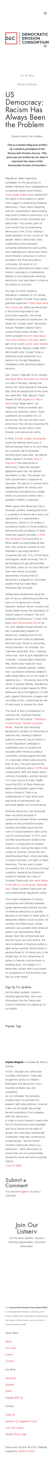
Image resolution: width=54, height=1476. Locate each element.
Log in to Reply (13, 1165)
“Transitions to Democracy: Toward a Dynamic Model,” (25, 723)
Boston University (27, 84)
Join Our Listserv (14, 1427)
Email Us (10, 1414)
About (8, 1341)
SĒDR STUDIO (26, 1451)
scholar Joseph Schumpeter (30, 438)
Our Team (10, 1348)
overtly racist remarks (36, 343)
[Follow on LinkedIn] (34, 19)
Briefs (8, 1391)
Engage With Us (14, 1397)
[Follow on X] (46, 19)
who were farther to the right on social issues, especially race (26, 884)
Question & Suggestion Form (21, 1421)
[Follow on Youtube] (40, 19)
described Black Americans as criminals (26, 378)
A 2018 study (41, 767)
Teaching (10, 1378)
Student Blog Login (15, 1434)
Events (9, 1354)
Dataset (9, 1384)
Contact (9, 1360)
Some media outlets (16, 194)
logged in (25, 1191)
